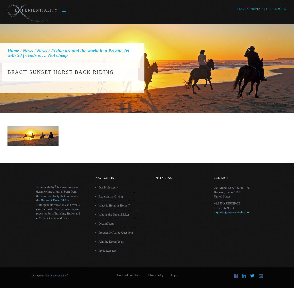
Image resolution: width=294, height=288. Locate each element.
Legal (174, 275)
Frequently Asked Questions (116, 232)
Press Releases (108, 250)
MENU (64, 10)
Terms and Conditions (128, 275)
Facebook (236, 276)
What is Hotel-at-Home (114, 205)
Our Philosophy (108, 187)
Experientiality (32, 12)
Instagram (261, 276)
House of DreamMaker (55, 200)
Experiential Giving (111, 196)
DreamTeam (106, 223)
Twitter (252, 276)
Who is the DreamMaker (115, 214)
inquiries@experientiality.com (232, 212)
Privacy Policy (156, 275)
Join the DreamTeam (111, 241)
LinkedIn (244, 276)
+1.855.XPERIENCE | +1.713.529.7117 (262, 9)
